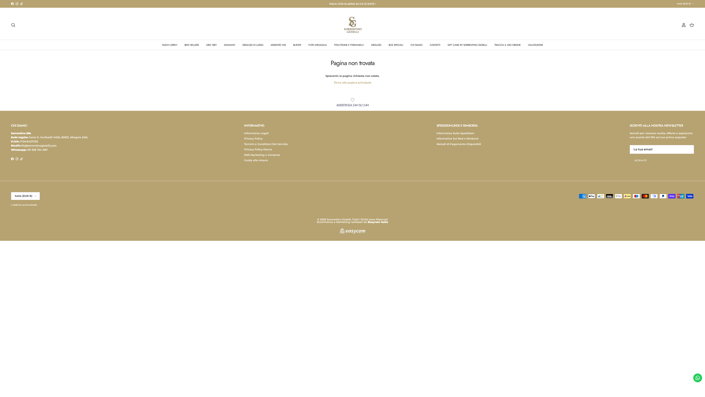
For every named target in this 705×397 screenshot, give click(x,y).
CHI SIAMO (416, 45)
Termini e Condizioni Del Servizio (266, 144)
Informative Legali (256, 133)
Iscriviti (640, 160)
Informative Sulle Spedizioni (455, 133)
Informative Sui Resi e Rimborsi (457, 138)
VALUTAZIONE (535, 45)
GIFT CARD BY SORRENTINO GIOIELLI (467, 45)
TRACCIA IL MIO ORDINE (507, 45)
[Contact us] (697, 377)
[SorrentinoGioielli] (352, 25)
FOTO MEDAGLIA (317, 45)
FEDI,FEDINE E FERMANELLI (349, 45)
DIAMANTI (229, 45)
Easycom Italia (378, 222)
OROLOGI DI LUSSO (252, 45)
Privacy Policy (253, 138)
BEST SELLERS (192, 45)
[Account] (683, 25)
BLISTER (297, 45)
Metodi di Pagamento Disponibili (459, 144)
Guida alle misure (256, 160)
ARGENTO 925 (278, 45)
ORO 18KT (211, 45)
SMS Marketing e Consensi (262, 155)
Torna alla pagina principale (352, 82)
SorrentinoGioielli (28, 205)
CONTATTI (435, 45)
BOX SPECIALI (396, 45)
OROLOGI (376, 45)
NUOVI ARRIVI (169, 45)
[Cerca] (13, 25)
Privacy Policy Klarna (258, 149)
